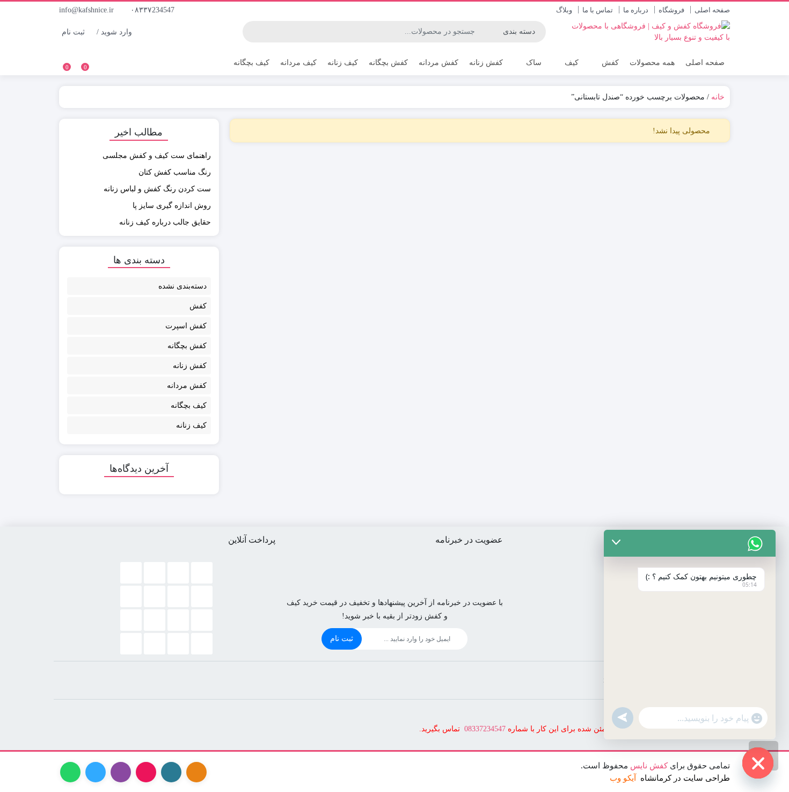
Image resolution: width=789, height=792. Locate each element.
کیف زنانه (342, 63)
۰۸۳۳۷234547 (153, 10)
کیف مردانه (298, 63)
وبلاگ (564, 10)
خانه (718, 97)
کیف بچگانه (251, 63)
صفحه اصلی (712, 10)
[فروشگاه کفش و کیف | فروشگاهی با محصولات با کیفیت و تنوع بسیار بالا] (650, 31)
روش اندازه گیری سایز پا (172, 205)
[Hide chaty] (757, 763)
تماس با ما (597, 10)
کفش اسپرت (186, 326)
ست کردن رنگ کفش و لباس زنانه (157, 189)
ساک (533, 63)
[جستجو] (252, 31)
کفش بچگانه (388, 63)
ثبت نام (341, 639)
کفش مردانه (438, 63)
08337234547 (485, 729)
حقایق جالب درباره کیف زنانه (165, 222)
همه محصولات (652, 63)
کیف (570, 63)
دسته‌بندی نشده (182, 286)
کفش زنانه (486, 63)
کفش (609, 63)
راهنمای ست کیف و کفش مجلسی (157, 156)
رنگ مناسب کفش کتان (174, 172)
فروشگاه (671, 10)
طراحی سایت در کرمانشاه (685, 778)
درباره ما (635, 10)
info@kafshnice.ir (87, 10)
